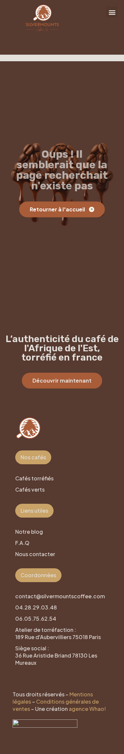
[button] (111, 12)
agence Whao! (87, 708)
